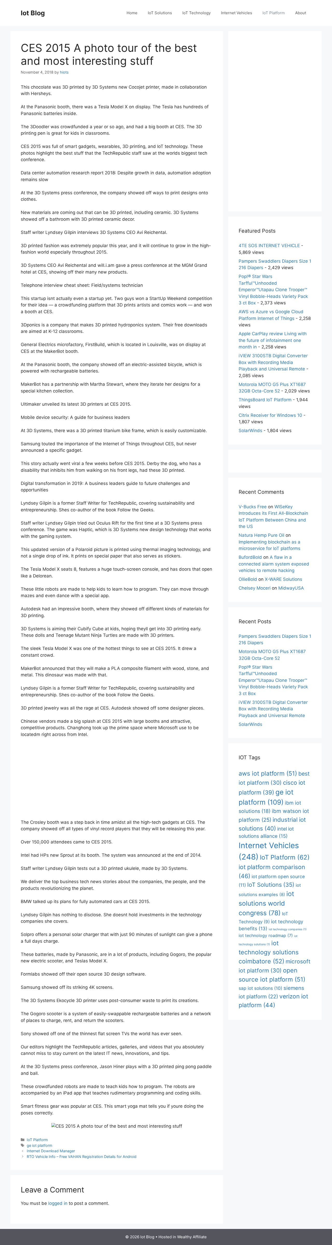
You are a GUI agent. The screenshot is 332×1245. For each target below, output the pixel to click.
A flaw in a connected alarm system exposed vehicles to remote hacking (274, 564)
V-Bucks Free (253, 506)
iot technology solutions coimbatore (269, 952)
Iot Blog (33, 13)
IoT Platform (273, 12)
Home (132, 12)
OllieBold (248, 579)
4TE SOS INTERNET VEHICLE (269, 245)
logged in (57, 1203)
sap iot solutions (260, 988)
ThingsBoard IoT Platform (265, 399)
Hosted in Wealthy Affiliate (182, 1236)
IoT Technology (196, 12)
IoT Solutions (160, 12)
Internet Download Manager (51, 1151)
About (300, 12)
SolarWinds (250, 430)
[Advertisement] (117, 781)
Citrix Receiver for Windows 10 (270, 415)
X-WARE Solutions (283, 579)
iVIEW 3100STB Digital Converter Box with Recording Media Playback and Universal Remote (273, 362)
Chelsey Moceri (255, 588)
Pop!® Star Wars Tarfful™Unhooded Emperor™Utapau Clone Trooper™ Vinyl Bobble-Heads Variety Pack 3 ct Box (273, 289)
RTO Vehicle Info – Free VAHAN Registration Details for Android (81, 1156)
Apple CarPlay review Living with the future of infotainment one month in (273, 340)
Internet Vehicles (236, 12)
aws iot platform (268, 773)
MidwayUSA (291, 588)
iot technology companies (288, 929)
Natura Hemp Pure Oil (261, 535)
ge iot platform (39, 1145)
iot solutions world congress (266, 903)
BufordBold (250, 557)
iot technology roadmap (266, 935)
